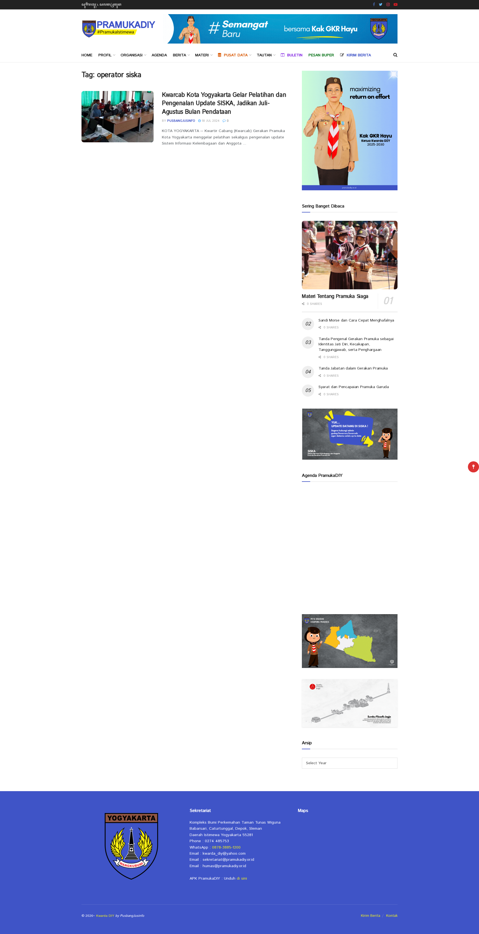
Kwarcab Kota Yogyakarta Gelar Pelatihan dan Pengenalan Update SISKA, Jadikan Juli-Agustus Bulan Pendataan (224, 104)
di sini (242, 878)
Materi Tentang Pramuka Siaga (335, 296)
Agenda (159, 55)
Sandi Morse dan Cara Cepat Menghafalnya (356, 320)
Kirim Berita (370, 915)
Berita (179, 55)
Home (86, 55)
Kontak (392, 915)
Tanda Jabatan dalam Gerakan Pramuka (353, 368)
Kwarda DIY (105, 915)
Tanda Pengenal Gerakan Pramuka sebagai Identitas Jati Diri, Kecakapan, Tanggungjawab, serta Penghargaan (356, 344)
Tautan (264, 55)
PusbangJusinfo (181, 121)
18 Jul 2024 (210, 121)
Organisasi (131, 55)
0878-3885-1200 (226, 847)
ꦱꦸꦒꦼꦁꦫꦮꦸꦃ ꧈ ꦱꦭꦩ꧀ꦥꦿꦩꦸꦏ (101, 4)
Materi (202, 55)
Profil (104, 55)
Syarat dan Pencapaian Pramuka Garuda (354, 387)
